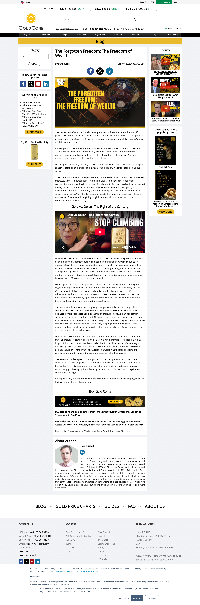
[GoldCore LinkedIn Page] (46, 84)
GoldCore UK (25, 551)
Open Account (164, 2)
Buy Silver (46, 35)
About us (155, 506)
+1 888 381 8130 (96, 29)
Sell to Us (136, 35)
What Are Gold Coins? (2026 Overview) (32, 107)
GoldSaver (81, 35)
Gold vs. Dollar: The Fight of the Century (100, 207)
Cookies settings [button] (122, 598)
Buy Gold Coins (100, 391)
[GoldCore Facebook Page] (23, 84)
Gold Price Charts (75, 506)
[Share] (90, 71)
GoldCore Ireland (27, 555)
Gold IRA (118, 35)
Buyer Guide (100, 35)
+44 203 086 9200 (39, 532)
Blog (154, 35)
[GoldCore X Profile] (31, 84)
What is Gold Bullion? (32, 102)
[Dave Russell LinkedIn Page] (82, 452)
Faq (132, 506)
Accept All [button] (137, 598)
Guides (111, 506)
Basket (174, 29)
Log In (176, 2)
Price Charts (172, 35)
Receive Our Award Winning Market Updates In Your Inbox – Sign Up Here (92, 430)
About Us (143, 2)
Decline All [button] (152, 598)
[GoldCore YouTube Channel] (38, 84)
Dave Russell (64, 63)
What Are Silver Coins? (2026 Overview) (33, 124)
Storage (64, 35)
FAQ (152, 2)
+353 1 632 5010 (43, 535)
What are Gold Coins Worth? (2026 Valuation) (34, 112)
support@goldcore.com (67, 29)
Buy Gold (28, 35)
